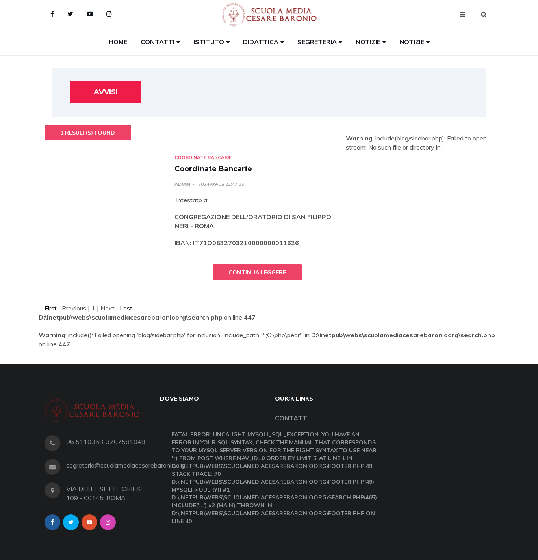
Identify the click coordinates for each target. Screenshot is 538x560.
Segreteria (317, 42)
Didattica (260, 42)
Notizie (368, 42)
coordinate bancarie (203, 157)
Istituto (208, 42)
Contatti (157, 42)
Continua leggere (257, 272)
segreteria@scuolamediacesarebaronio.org (125, 465)
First (51, 308)
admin (182, 184)
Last (126, 308)
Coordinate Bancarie (213, 168)
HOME (118, 42)
